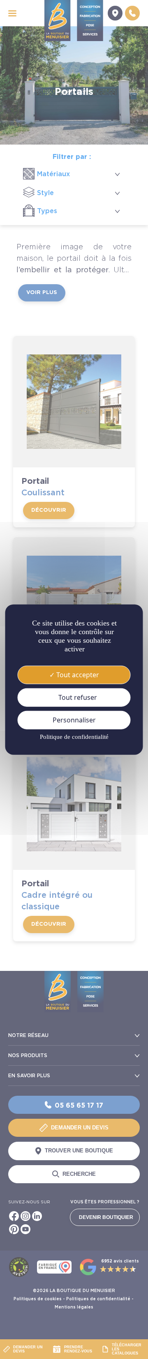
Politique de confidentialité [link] (74, 737)
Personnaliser (74, 719)
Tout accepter (77, 674)
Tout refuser (77, 696)
